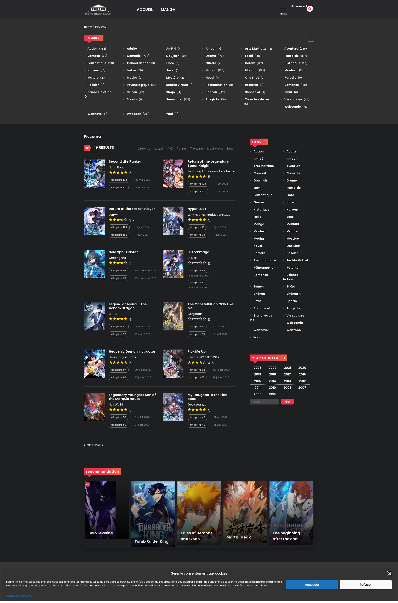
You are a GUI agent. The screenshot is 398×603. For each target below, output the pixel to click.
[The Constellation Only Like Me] (173, 316)
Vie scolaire (296, 99)
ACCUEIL (145, 9)
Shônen (215, 92)
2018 (272, 374)
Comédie (137, 56)
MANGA (168, 9)
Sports (134, 99)
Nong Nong (117, 167)
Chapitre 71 (197, 227)
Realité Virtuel (179, 85)
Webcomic (296, 107)
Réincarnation (219, 85)
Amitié (174, 48)
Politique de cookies (18, 595)
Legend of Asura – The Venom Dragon (128, 306)
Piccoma (101, 26)
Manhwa (294, 70)
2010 (272, 388)
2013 (287, 381)
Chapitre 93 (118, 270)
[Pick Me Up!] (173, 363)
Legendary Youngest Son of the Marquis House (132, 396)
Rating (181, 148)
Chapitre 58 (197, 270)
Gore (172, 63)
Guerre (213, 63)
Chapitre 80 (118, 326)
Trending (196, 148)
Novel (212, 78)
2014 (272, 381)
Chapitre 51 (197, 326)
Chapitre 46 (197, 424)
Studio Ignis (210, 171)
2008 (287, 388)
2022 (272, 368)
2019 (257, 374)
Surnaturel (178, 99)
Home (88, 26)
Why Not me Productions (206, 215)
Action (96, 48)
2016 (302, 374)
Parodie (293, 78)
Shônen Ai (254, 92)
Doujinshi (176, 56)
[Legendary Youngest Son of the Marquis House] (94, 407)
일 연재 (113, 314)
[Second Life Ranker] (94, 173)
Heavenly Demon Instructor (132, 351)
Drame (214, 56)
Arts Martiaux (259, 48)
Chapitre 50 (197, 334)
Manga (214, 70)
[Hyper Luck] (173, 221)
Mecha (134, 78)
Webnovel (97, 114)
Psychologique (141, 85)
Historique (295, 63)
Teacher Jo (227, 171)
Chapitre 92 (118, 278)
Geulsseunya (197, 404)
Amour (213, 48)
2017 (287, 374)
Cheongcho (117, 258)
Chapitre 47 (197, 417)
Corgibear (195, 314)
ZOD (227, 215)
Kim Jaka (129, 357)
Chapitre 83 (118, 377)
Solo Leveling (101, 533)
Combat (97, 56)
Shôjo (173, 92)
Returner (253, 85)
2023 (257, 368)
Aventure (295, 48)
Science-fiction (291, 277)
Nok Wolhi (116, 404)
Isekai (134, 70)
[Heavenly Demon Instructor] (94, 363)
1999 (272, 394)
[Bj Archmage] (173, 264)
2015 (257, 381)
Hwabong (115, 357)
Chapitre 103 (119, 234)
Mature (96, 78)
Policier (95, 85)
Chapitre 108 (198, 183)
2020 (302, 368)
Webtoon (137, 114)
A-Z (170, 148)
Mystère (176, 78)
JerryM (113, 215)
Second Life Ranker (125, 161)
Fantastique (100, 63)
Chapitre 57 (197, 282)
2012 (302, 381)
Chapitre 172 (119, 180)
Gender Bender (140, 63)
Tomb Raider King (152, 541)
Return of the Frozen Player (132, 208)
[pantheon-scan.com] (98, 9)
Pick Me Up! (197, 351)
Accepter (312, 584)
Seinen (135, 92)
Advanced (299, 6)
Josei (173, 70)
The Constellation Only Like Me (210, 306)
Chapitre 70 (197, 234)
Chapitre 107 (198, 191)
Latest (158, 148)
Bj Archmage (198, 252)
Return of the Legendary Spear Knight (208, 163)
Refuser (366, 584)
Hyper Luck (197, 208)
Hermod (193, 357)
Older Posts (94, 445)
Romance (295, 85)
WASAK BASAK (209, 357)
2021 (287, 368)
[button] (390, 573)
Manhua (254, 70)
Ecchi (252, 56)
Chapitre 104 (119, 227)
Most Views (215, 148)
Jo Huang (194, 171)
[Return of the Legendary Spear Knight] (173, 173)
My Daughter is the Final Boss (208, 396)
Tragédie (215, 99)
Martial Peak (239, 537)
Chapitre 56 (118, 424)
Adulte (134, 48)
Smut (291, 92)
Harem (253, 63)
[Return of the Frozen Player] (94, 221)
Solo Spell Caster (123, 252)
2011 (258, 388)
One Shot (254, 78)
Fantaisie (295, 56)
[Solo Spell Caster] (94, 264)
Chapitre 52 (197, 370)
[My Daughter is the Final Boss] (173, 407)
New (230, 148)
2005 (257, 394)
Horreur (96, 70)
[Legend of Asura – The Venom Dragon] (94, 316)
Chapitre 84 (118, 370)
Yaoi (172, 114)
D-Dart (193, 258)
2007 (302, 388)
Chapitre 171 (118, 187)
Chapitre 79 (118, 334)
